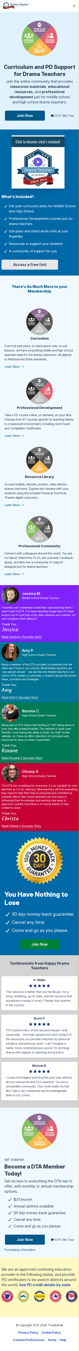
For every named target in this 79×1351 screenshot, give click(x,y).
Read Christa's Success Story (21, 826)
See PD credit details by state (45, 1285)
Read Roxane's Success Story (21, 758)
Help (63, 1340)
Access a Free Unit (29, 264)
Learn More (12, 366)
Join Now (25, 115)
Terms (52, 1340)
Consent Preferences (28, 1340)
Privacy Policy (28, 1332)
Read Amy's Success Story (19, 697)
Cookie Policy (51, 1332)
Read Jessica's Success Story (21, 637)
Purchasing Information (19, 1250)
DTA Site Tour (64, 115)
